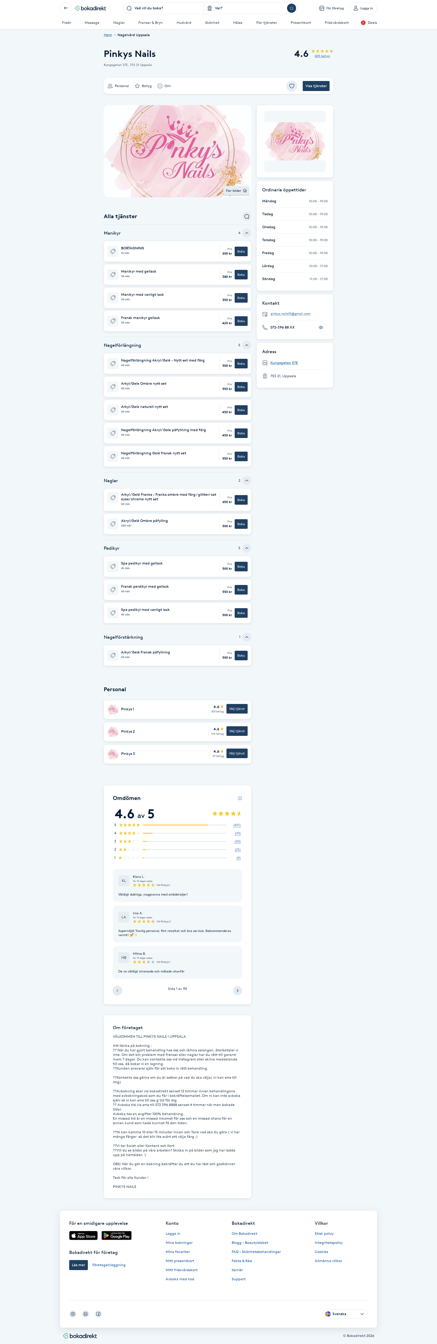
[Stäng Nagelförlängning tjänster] (246, 345)
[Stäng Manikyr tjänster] (246, 233)
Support (239, 1279)
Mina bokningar (179, 1242)
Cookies (321, 1252)
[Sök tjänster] (246, 216)
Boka (241, 251)
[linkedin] (85, 1314)
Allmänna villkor (328, 1261)
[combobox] (163, 8)
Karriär (237, 1270)
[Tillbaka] (66, 8)
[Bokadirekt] (90, 8)
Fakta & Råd (242, 1261)
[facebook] (98, 1314)
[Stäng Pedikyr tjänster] (246, 548)
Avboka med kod (180, 1279)
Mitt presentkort (180, 1261)
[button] (177, 251)
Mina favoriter (178, 1252)
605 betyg (322, 56)
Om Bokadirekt (244, 1233)
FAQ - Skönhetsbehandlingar (256, 1252)
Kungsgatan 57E (284, 363)
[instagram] (72, 1314)
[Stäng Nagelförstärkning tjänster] (246, 637)
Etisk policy (324, 1233)
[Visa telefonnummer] (321, 327)
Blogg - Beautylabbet (250, 1242)
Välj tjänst (237, 709)
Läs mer (78, 1265)
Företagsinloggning (109, 1265)
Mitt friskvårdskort (182, 1270)
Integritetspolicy (329, 1242)
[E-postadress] (296, 314)
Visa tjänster (316, 86)
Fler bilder (233, 190)
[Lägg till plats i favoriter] (291, 86)
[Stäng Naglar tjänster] (246, 480)
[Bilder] (295, 141)
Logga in (173, 1233)
